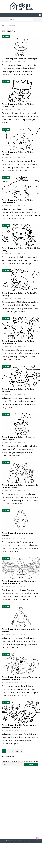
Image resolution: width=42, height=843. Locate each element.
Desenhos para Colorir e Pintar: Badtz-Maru (18, 105)
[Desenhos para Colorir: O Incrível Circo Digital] (21, 424)
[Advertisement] (21, 801)
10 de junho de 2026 (9, 586)
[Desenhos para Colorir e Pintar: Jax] (21, 45)
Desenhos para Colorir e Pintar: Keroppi (18, 390)
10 (17, 751)
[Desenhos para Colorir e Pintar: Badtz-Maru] (21, 91)
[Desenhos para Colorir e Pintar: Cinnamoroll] (21, 187)
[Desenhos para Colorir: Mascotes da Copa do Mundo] (21, 472)
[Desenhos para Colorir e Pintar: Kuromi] (21, 139)
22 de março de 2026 (10, 682)
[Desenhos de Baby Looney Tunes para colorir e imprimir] (21, 664)
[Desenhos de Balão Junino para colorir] (21, 520)
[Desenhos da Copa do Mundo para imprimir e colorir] (21, 568)
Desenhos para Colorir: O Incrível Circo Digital (18, 438)
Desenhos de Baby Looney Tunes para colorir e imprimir (21, 678)
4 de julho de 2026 (9, 61)
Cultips (19, 61)
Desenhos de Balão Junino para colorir (17, 534)
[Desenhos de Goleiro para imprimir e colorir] (21, 616)
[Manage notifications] (37, 838)
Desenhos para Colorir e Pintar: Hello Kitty (21, 249)
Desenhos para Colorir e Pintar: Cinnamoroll (18, 201)
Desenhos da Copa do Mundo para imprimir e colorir (19, 582)
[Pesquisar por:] (21, 19)
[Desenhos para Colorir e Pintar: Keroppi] (21, 376)
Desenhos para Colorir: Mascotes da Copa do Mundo (20, 486)
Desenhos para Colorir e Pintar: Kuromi (18, 153)
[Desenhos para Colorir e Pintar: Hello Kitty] (21, 235)
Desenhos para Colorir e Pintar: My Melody (19, 294)
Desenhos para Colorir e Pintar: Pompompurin (18, 342)
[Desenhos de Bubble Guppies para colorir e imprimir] (21, 712)
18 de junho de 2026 (9, 538)
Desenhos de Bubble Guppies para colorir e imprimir (19, 726)
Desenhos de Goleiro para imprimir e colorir (20, 630)
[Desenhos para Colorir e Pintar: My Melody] (21, 280)
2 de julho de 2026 (9, 490)
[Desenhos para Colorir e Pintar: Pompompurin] (21, 328)
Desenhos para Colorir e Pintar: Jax (19, 58)
